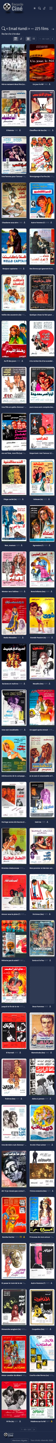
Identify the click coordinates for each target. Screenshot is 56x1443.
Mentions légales (19, 1440)
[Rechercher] (39, 8)
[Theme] (34, 8)
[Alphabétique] (21, 39)
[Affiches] (28, 39)
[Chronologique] (15, 39)
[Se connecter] (44, 8)
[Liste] (33, 39)
